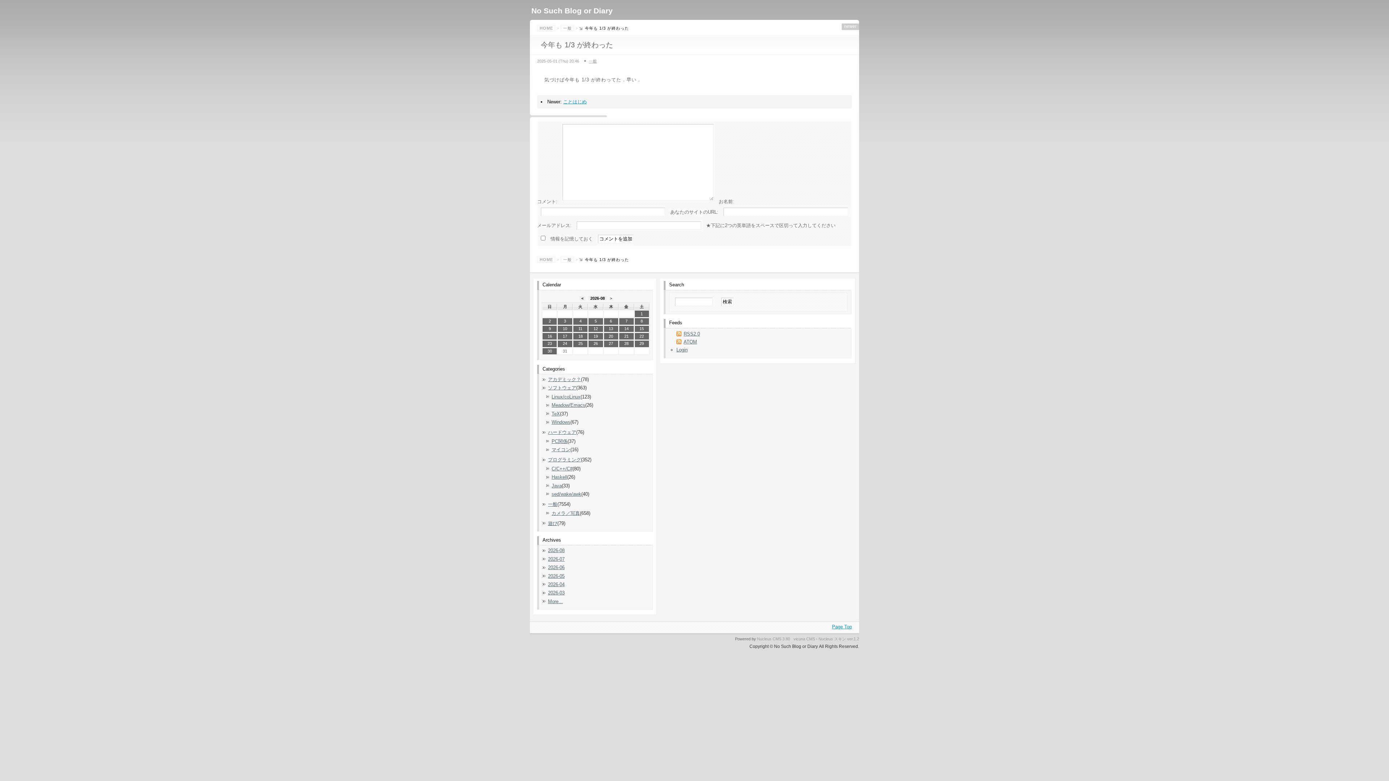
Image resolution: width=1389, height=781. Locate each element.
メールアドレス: (554, 225)
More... (555, 601)
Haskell (559, 477)
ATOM (690, 342)
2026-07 (556, 559)
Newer (850, 26)
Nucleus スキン (832, 639)
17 (565, 336)
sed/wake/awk (566, 494)
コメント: (547, 201)
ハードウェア (562, 432)
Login (682, 350)
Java (557, 485)
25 (580, 343)
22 (642, 336)
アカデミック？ (564, 379)
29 (642, 343)
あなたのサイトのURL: (694, 211)
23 (550, 343)
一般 (567, 28)
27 (611, 343)
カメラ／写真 (566, 513)
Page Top (842, 627)
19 (596, 336)
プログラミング (564, 459)
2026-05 (556, 576)
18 (580, 336)
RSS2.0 (692, 334)
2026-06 (556, 567)
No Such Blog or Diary (572, 11)
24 (565, 343)
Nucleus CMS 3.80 (773, 639)
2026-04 (556, 584)
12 (596, 329)
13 (611, 329)
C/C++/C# (562, 468)
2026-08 (597, 298)
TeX (556, 414)
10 (565, 329)
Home (546, 28)
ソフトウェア (562, 387)
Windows (561, 422)
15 (642, 329)
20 (611, 336)
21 (626, 336)
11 (580, 329)
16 (550, 336)
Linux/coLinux (566, 397)
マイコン (561, 449)
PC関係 (560, 441)
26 (596, 343)
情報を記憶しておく (572, 239)
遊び (552, 523)
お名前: (726, 201)
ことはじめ (575, 101)
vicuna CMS (804, 639)
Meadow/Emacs (568, 405)
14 (626, 329)
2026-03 (556, 593)
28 (626, 343)
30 (550, 351)
